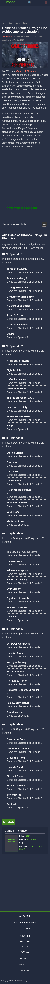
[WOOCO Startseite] (10, 2)
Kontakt (25, 971)
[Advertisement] (25, 14)
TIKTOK (25, 947)
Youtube (25, 952)
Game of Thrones (26, 71)
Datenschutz (25, 965)
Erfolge (8, 822)
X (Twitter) (25, 936)
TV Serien (25, 928)
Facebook (25, 941)
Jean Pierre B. (7, 36)
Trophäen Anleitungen (25, 922)
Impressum (25, 959)
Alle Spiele (25, 916)
